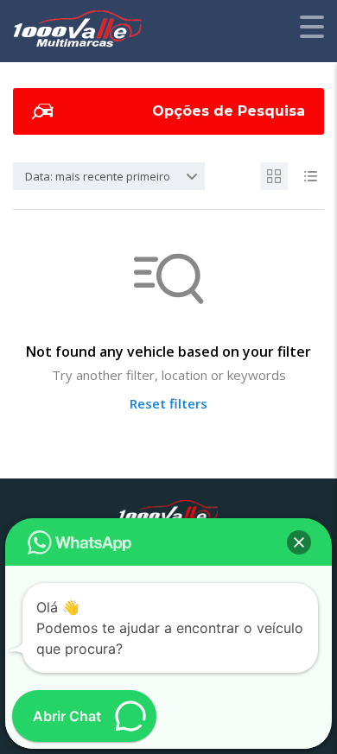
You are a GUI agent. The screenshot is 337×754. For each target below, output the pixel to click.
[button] (299, 542)
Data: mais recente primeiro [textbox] (97, 176)
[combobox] (109, 176)
